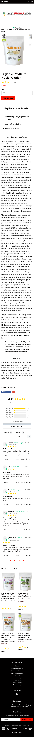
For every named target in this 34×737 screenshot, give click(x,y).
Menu (6, 1)
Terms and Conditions (17, 673)
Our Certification (17, 680)
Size (2, 89)
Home (3, 29)
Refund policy (17, 685)
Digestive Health (11, 29)
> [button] (23, 560)
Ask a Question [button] (17, 426)
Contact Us (17, 675)
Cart (31, 1)
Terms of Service (17, 682)
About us (17, 666)
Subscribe (26, 720)
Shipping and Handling (17, 668)
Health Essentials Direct (22, 725)
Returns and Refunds (17, 671)
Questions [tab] (18, 432)
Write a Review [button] (17, 422)
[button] (27, 459)
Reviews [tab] (6, 432)
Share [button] (6, 459)
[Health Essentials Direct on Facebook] (17, 694)
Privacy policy (17, 678)
